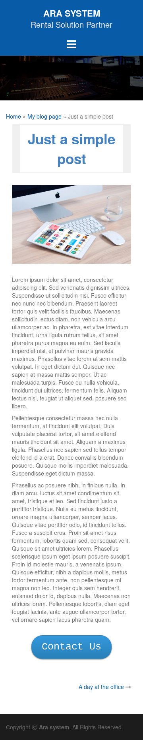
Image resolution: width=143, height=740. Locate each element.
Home (13, 116)
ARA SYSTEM (71, 13)
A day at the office (101, 687)
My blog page (44, 116)
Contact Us (71, 647)
